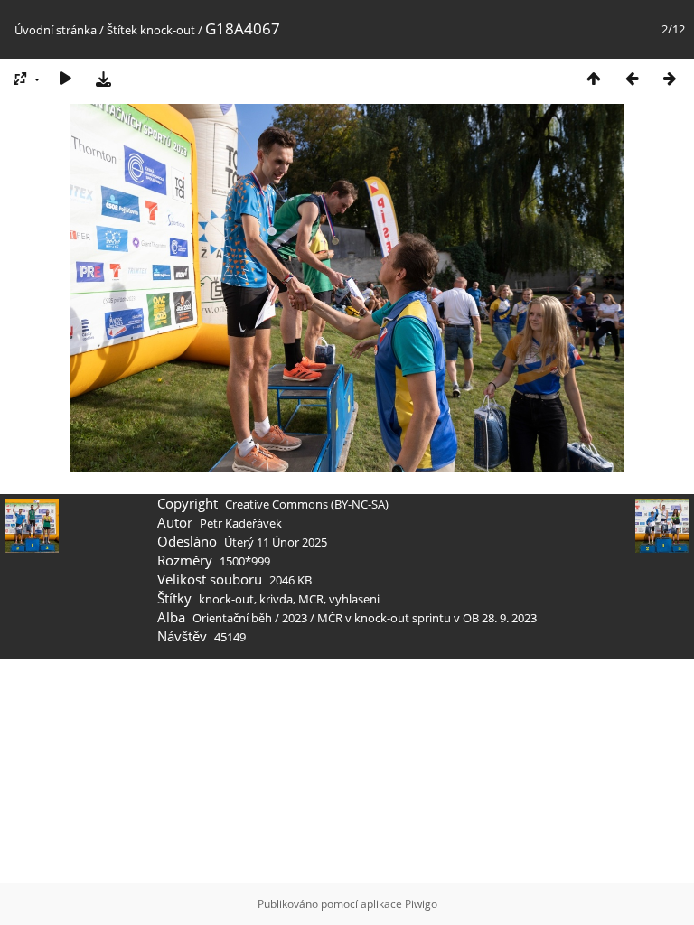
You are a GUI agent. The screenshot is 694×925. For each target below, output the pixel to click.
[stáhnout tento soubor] (103, 78)
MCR (311, 599)
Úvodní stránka (55, 30)
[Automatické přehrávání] (65, 78)
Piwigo (421, 903)
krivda (276, 599)
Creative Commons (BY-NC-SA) (307, 504)
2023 (294, 618)
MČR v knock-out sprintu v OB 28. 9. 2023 (427, 618)
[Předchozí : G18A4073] (632, 78)
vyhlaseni (354, 599)
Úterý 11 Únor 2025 (275, 542)
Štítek (122, 30)
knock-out (167, 30)
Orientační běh (232, 618)
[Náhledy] (594, 78)
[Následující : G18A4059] (670, 78)
